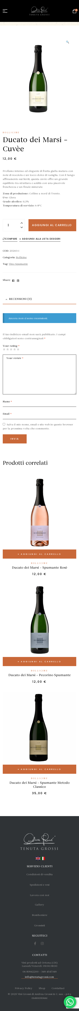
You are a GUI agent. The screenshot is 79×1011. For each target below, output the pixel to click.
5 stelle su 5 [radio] (18, 349)
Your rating (11, 345)
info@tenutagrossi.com (39, 977)
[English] (38, 858)
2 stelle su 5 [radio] (7, 349)
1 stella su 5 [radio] (4, 349)
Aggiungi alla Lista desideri (41, 238)
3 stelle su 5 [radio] (11, 349)
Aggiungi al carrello (52, 225)
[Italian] (43, 858)
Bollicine (11, 132)
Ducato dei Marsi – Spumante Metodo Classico (40, 785)
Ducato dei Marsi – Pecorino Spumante (39, 675)
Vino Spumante (18, 264)
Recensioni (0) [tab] (20, 299)
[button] (67, 42)
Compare (11, 238)
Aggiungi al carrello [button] (41, 554)
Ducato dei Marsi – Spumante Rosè (39, 568)
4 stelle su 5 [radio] (14, 349)
